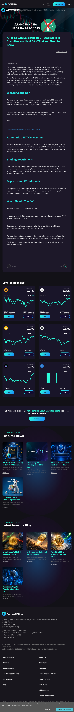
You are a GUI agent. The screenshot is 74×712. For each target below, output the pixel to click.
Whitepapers (44, 690)
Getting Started (9, 657)
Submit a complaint (46, 696)
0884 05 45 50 (9, 624)
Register (49, 5)
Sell (28, 316)
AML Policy (43, 685)
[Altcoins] (11, 4)
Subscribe (37, 419)
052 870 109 (8, 622)
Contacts (42, 668)
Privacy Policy (44, 679)
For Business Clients (11, 674)
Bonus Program (9, 668)
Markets (6, 663)
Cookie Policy (28, 705)
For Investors (8, 679)
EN (69, 4)
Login (48, 3)
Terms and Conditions (47, 674)
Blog (7, 10)
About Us (42, 657)
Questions (43, 663)
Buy (9, 316)
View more (6, 295)
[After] (65, 266)
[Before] (9, 266)
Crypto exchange (59, 4)
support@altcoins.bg (11, 627)
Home (3, 10)
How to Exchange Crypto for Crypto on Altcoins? (23, 129)
